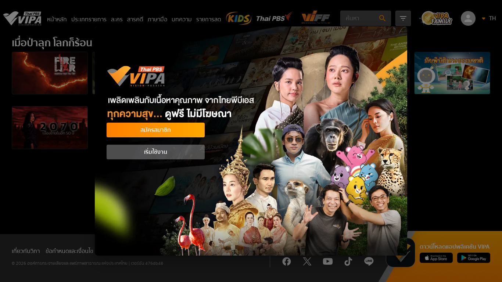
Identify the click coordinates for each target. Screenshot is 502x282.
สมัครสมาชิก (155, 130)
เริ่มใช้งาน (155, 152)
